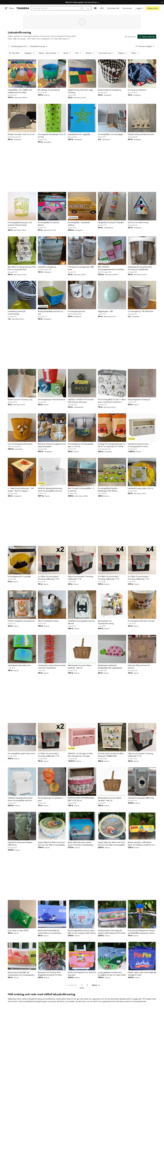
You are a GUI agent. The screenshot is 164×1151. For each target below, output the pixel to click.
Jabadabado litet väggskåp (79, 134)
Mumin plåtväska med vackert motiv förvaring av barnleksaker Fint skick (80, 843)
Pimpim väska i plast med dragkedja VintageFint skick (142, 973)
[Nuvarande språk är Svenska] (95, 8)
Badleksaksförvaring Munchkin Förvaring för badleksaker (140, 268)
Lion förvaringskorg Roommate (20, 444)
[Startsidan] (22, 8)
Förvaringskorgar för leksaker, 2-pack (51, 799)
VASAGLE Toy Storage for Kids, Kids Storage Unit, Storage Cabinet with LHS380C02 (80, 754)
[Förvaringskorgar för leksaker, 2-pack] (52, 781)
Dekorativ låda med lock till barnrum (138, 666)
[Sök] (82, 8)
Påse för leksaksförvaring (48, 621)
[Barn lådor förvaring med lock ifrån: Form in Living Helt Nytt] (22, 250)
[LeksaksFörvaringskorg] (52, 250)
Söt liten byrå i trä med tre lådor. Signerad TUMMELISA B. (111, 754)
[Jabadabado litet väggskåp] (82, 118)
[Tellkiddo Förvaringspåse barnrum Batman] (82, 604)
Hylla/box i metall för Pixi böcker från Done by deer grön (81, 400)
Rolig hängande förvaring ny (139, 399)
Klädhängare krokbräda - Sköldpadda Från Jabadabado (110, 666)
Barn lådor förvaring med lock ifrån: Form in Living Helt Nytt (22, 268)
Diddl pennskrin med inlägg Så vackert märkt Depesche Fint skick (111, 931)
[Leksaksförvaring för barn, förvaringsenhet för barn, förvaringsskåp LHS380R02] (142, 427)
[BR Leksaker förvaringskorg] (52, 73)
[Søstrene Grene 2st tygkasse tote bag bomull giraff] (52, 427)
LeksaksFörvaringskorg (47, 267)
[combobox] (58, 8)
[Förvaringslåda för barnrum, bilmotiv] (52, 206)
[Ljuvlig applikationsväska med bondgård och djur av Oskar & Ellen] (112, 956)
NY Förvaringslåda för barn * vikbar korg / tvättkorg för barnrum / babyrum (112, 400)
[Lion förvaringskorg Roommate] (22, 427)
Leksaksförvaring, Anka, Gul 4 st (140, 488)
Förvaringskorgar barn (76, 311)
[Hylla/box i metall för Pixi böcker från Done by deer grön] (82, 383)
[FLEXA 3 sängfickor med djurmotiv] (22, 604)
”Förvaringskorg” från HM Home (140, 311)
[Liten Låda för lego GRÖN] (22, 914)
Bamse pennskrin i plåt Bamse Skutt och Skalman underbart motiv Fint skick (142, 843)
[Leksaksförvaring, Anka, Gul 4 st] (142, 472)
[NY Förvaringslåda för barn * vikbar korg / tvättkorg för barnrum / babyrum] (112, 383)
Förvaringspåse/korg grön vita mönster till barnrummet (20, 223)
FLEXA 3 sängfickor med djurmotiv (21, 621)
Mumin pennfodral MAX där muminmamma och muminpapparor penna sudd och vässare (21, 973)
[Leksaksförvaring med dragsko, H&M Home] (22, 826)
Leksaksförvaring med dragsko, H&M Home (20, 843)
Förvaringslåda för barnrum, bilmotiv (49, 223)
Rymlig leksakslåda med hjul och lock (50, 312)
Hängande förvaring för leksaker (111, 222)
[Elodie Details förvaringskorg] (112, 73)
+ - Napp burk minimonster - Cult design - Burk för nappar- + (21, 489)
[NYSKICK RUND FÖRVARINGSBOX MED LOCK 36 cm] (82, 781)
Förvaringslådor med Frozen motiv (21, 753)
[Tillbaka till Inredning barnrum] (9, 46)
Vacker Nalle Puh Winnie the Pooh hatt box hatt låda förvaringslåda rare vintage (51, 843)
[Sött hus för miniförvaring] (142, 206)
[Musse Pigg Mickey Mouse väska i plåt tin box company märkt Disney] (82, 914)
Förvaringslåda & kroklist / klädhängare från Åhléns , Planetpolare (108, 489)
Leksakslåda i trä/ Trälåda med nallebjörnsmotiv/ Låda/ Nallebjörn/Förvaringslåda (20, 91)
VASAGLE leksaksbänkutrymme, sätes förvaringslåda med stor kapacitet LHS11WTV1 (50, 489)
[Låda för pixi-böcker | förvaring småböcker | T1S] (82, 560)
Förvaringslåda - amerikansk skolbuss (79, 223)
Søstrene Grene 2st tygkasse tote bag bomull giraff (52, 445)
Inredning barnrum (19, 46)
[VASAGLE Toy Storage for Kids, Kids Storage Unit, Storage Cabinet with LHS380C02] (82, 737)
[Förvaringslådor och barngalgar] (112, 118)
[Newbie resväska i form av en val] (22, 118)
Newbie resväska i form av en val (21, 134)
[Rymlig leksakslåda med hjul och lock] (52, 295)
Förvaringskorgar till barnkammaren (52, 399)
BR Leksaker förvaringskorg (49, 90)
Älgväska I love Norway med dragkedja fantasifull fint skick (50, 973)
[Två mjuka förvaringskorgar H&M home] (82, 250)
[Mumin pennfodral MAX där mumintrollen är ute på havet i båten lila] (52, 914)
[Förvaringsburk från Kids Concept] (142, 604)
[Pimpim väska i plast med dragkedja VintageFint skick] (142, 956)
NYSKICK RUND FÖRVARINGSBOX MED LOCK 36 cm (81, 799)
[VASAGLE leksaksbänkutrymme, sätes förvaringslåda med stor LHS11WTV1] (22, 781)
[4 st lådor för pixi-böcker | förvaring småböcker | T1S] (112, 560)
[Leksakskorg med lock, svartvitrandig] (22, 295)
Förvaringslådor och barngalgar (110, 134)
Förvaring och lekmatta (137, 90)
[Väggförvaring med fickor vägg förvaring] (82, 73)
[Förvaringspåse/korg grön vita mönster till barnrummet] (22, 206)
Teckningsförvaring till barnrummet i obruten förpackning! (52, 666)
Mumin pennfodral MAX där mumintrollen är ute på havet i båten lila (50, 931)
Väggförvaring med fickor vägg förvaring (80, 91)
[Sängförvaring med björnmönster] (142, 118)
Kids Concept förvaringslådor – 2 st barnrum (81, 489)
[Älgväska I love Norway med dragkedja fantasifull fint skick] (52, 956)
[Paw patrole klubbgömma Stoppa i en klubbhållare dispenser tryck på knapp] (142, 914)
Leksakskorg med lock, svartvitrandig (17, 312)
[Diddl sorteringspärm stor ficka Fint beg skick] (82, 956)
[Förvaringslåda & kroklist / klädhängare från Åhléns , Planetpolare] (112, 472)
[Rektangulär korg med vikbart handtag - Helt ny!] (82, 649)
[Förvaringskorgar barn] (82, 295)
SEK (102, 8)
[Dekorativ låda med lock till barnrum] (142, 649)
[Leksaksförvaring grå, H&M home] (142, 781)
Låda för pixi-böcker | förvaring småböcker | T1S (80, 577)
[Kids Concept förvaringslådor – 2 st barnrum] (82, 472)
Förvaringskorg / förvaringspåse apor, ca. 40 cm (80, 445)
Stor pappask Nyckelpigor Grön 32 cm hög (52, 135)
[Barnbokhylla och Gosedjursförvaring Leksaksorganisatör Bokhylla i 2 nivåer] (112, 604)
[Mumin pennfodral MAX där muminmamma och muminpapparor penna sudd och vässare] (22, 956)
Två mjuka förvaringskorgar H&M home (81, 268)
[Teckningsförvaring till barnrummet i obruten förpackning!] (52, 649)
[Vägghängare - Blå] (112, 295)
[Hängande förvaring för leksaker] (112, 206)
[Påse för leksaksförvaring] (52, 604)
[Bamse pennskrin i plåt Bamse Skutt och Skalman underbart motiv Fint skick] (142, 826)
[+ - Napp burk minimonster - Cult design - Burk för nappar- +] (22, 472)
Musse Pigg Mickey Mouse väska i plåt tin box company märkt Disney (82, 931)
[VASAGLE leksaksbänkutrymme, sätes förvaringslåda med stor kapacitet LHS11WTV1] (52, 472)
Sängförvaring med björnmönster (141, 134)
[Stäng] (162, 2)
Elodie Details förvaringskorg (109, 90)
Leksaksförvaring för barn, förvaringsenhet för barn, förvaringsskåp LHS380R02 (139, 445)
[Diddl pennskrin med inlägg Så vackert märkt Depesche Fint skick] (112, 914)
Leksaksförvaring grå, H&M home (141, 798)
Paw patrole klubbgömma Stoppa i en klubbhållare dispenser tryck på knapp (141, 931)
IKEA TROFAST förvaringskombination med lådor (111, 268)
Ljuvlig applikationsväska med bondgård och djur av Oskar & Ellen (112, 973)
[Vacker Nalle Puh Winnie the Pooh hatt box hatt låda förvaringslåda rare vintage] (52, 826)
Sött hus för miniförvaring (138, 222)
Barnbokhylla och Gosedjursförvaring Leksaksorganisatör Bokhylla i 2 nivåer (110, 622)
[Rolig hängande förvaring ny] (142, 383)
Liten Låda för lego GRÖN (18, 930)
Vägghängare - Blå (105, 311)
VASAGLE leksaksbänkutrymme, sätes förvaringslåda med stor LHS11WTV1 (20, 799)
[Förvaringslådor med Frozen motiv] (22, 737)
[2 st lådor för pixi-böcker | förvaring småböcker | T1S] (52, 560)
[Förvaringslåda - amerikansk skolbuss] (82, 206)
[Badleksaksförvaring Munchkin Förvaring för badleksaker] (142, 250)
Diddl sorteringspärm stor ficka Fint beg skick (82, 973)
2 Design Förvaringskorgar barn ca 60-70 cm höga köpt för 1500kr (111, 445)
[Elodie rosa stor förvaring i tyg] (22, 383)
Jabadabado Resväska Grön (19, 665)
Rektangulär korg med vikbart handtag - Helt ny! (79, 666)
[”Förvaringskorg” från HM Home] (142, 295)
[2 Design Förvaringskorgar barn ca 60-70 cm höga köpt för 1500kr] (112, 427)
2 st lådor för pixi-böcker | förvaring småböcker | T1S (48, 577)
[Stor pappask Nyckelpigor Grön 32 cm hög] (52, 118)
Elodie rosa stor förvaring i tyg (20, 399)
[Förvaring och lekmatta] (142, 73)
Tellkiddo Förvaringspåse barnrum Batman (81, 622)
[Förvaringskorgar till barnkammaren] (52, 383)
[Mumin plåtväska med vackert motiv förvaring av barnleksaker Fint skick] (82, 826)
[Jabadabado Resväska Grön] (22, 649)
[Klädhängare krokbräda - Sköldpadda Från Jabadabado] (112, 649)
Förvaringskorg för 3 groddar (19, 576)
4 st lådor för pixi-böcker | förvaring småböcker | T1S (108, 577)
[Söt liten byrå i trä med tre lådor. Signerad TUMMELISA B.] (112, 737)
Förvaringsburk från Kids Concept (141, 621)
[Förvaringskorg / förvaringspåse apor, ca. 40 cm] (82, 427)
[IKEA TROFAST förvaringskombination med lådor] (112, 250)
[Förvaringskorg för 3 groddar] (22, 560)
